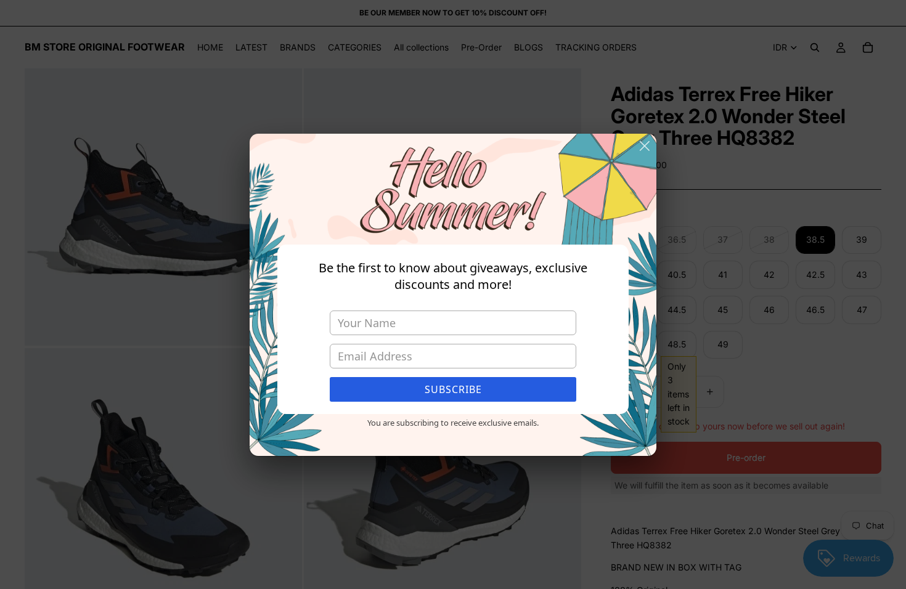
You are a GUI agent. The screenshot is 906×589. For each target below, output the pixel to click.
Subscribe (453, 389)
